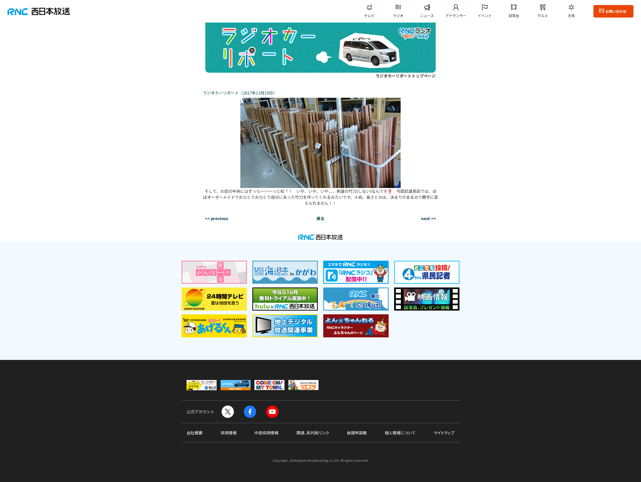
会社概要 (195, 433)
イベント (485, 15)
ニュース (427, 15)
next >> (428, 218)
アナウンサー (455, 15)
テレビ (369, 15)
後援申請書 (357, 433)
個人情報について (400, 433)
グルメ (542, 15)
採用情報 (229, 433)
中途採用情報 (266, 433)
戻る (320, 218)
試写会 (514, 15)
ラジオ (398, 15)
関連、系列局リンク (312, 433)
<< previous (216, 218)
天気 (571, 15)
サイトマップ (444, 433)
